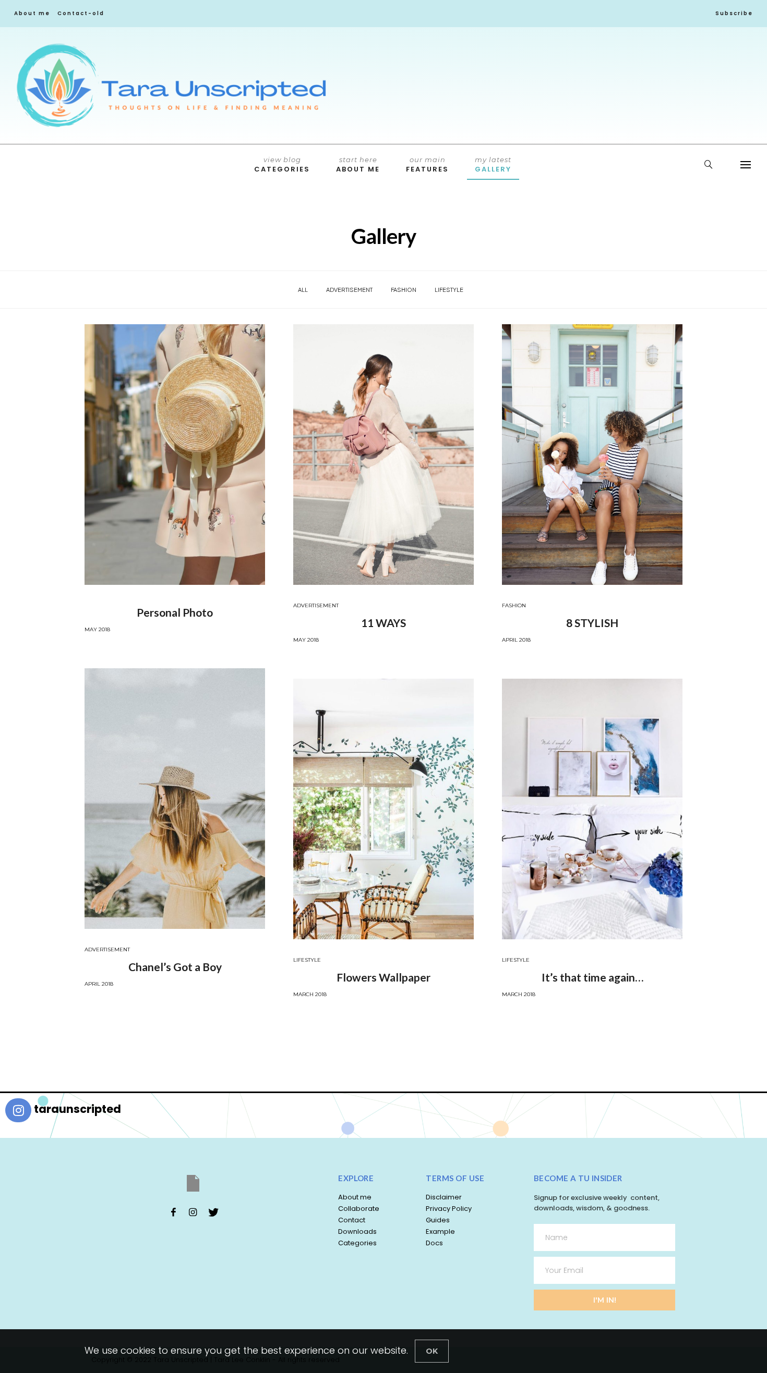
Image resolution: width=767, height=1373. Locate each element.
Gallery (493, 164)
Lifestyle (449, 289)
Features (427, 164)
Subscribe (734, 13)
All (303, 289)
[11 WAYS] (383, 454)
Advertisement (349, 289)
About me (32, 13)
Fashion (403, 289)
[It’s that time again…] (592, 809)
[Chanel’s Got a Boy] (175, 798)
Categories (282, 164)
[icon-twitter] (212, 1212)
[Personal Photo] (175, 454)
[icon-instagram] (193, 1212)
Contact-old (80, 13)
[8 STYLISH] (592, 454)
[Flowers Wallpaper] (383, 809)
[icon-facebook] (173, 1212)
